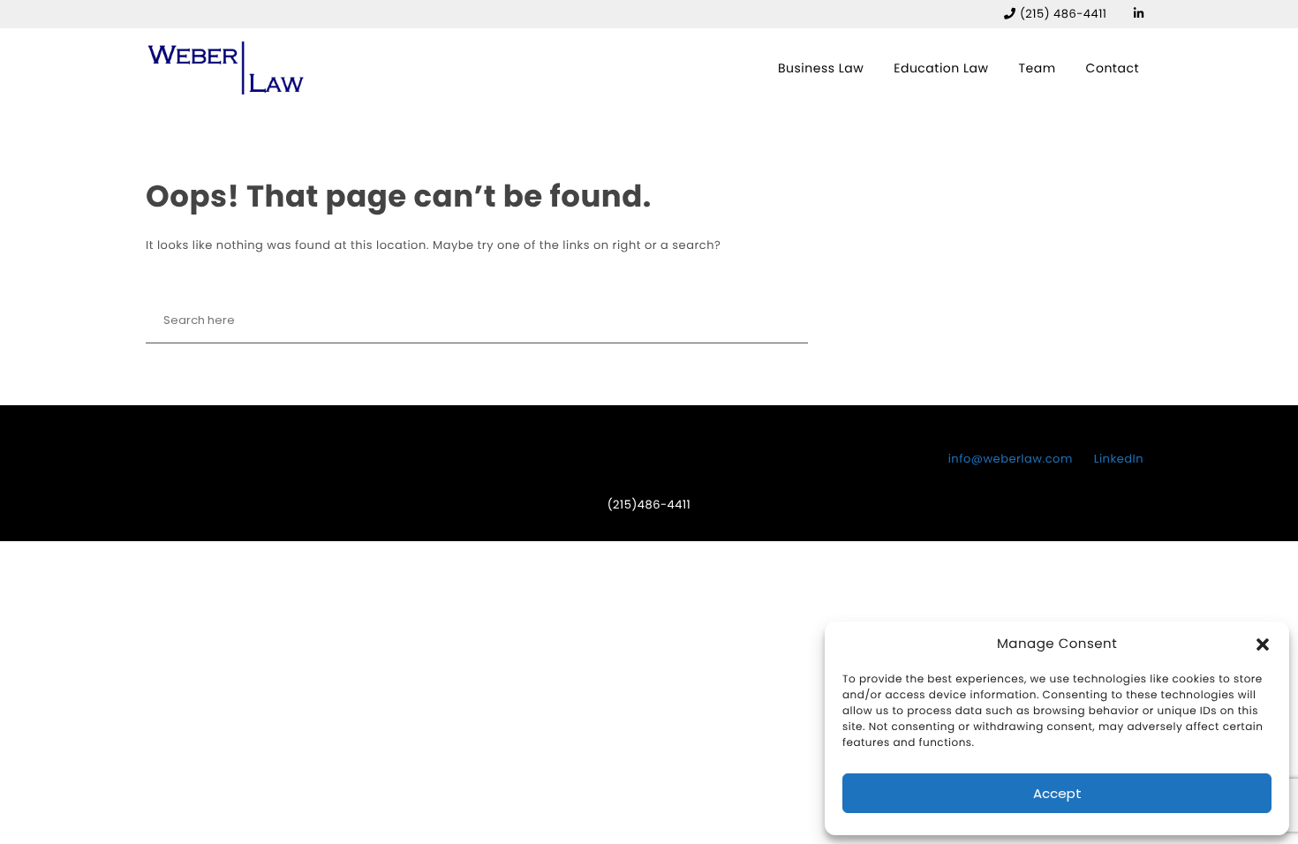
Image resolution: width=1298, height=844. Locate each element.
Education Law (941, 68)
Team (1036, 68)
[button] (1263, 644)
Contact (1112, 68)
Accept (1057, 793)
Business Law (821, 68)
